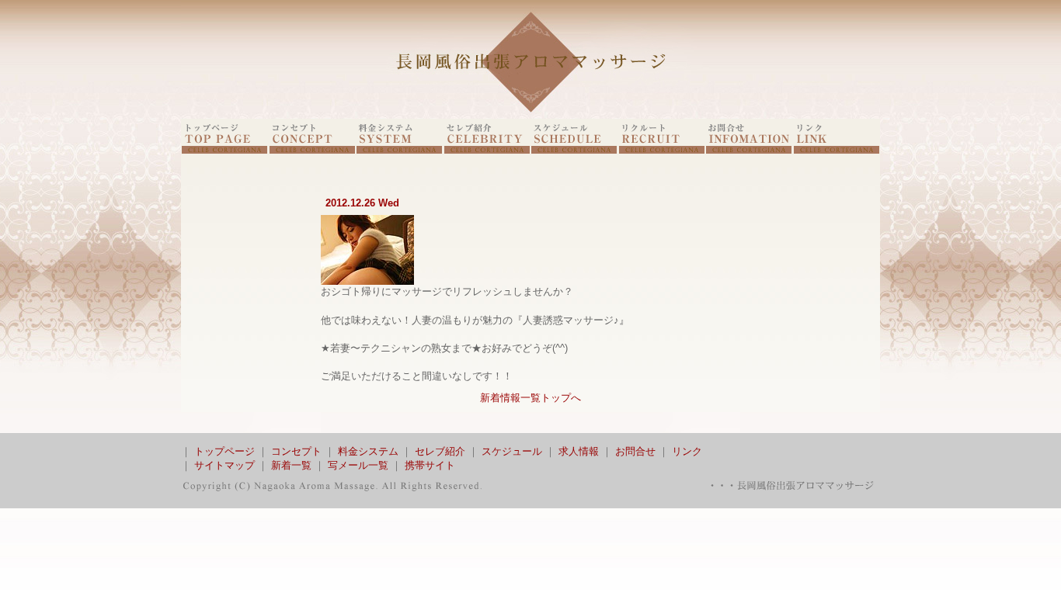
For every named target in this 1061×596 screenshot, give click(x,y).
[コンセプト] (312, 150)
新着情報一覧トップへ (530, 398)
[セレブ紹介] (487, 150)
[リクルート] (661, 150)
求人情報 (578, 451)
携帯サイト (430, 465)
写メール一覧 (358, 465)
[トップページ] (224, 150)
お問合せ (635, 451)
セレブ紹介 (440, 451)
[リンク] (836, 150)
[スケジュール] (574, 150)
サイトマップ (224, 465)
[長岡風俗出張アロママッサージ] (530, 115)
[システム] (399, 150)
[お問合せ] (748, 150)
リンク (687, 451)
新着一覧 (291, 465)
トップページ (224, 451)
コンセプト (296, 451)
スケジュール (512, 451)
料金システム (368, 451)
